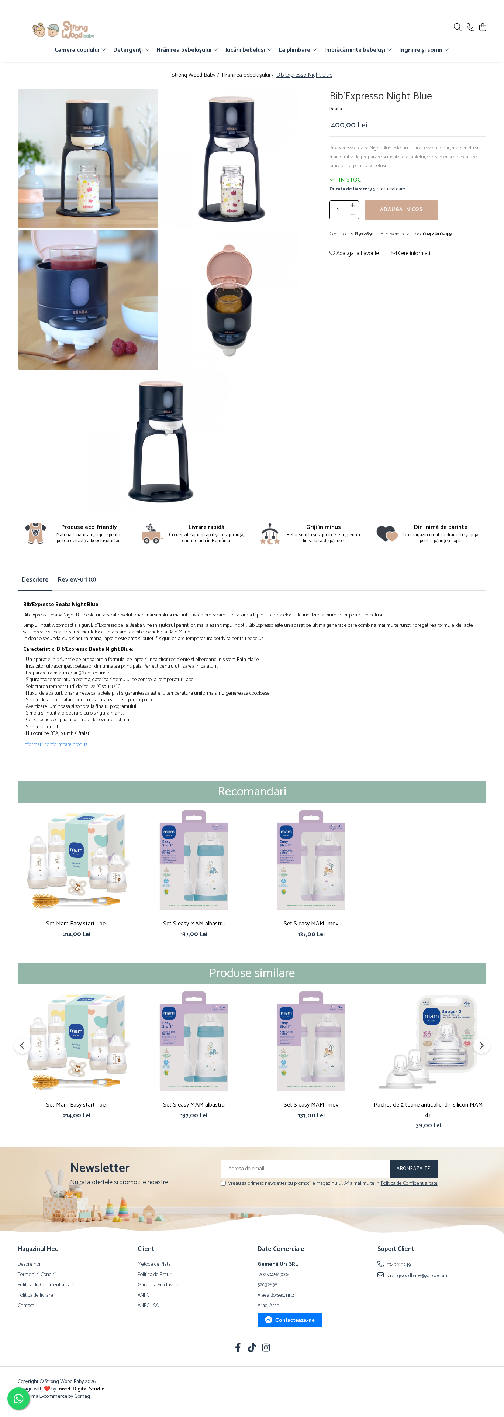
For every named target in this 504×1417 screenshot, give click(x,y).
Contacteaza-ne (295, 1320)
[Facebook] (238, 1348)
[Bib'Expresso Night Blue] (88, 159)
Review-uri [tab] (77, 580)
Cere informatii (414, 254)
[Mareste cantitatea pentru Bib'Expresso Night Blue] (352, 205)
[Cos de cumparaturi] (482, 27)
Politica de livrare (35, 1295)
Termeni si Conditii (37, 1275)
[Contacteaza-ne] (470, 27)
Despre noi (29, 1264)
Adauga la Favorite (357, 254)
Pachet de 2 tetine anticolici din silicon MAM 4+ (428, 1110)
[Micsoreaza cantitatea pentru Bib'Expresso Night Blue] (352, 214)
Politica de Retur (155, 1275)
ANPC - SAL (149, 1306)
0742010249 (398, 1265)
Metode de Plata (154, 1264)
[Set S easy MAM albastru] (194, 860)
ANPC (143, 1295)
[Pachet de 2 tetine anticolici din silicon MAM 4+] (428, 1041)
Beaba (335, 109)
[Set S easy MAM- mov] (311, 860)
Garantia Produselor (159, 1285)
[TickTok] (252, 1348)
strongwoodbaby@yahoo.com (416, 1276)
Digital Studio (81, 1389)
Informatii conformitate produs (55, 745)
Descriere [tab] (35, 580)
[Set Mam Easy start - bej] (76, 860)
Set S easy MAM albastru (194, 924)
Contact (26, 1306)
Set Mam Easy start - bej (76, 924)
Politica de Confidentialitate (409, 1183)
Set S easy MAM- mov (311, 924)
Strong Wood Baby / (196, 75)
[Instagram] (266, 1348)
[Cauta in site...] (458, 27)
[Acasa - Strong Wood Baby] (61, 29)
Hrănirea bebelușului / (248, 75)
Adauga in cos (401, 210)
